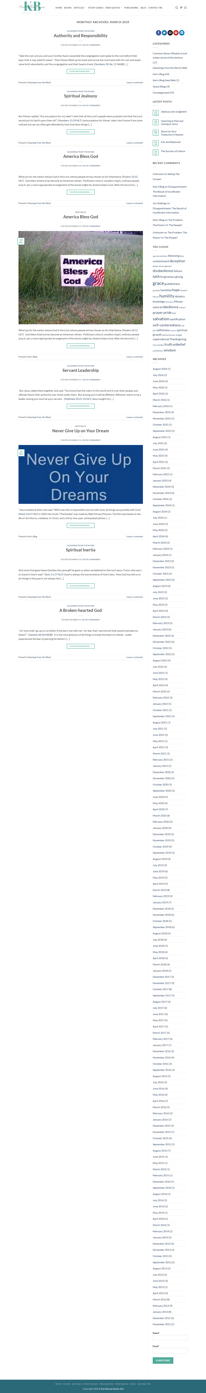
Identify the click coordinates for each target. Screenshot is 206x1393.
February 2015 (161, 1175)
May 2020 (158, 803)
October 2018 (160, 920)
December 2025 (161, 412)
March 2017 (159, 1032)
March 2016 (159, 1107)
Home (59, 7)
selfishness (163, 330)
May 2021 (158, 741)
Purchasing (131, 7)
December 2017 (161, 976)
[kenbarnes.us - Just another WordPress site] (35, 7)
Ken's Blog (80, 212)
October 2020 (160, 784)
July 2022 (158, 666)
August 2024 (160, 511)
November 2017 (162, 983)
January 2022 (160, 703)
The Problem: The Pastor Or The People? (168, 222)
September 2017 (162, 995)
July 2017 (158, 1007)
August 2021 (160, 722)
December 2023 (161, 561)
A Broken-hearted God (80, 610)
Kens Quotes (113, 7)
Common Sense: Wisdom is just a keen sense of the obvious (170, 55)
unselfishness (158, 351)
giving (179, 276)
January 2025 (160, 480)
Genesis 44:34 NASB (40, 634)
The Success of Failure (173, 151)
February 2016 (161, 1113)
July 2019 (158, 865)
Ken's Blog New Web (164, 80)
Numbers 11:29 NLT (70, 120)
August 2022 (160, 660)
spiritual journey (168, 335)
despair (156, 266)
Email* (156, 1346)
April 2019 (158, 883)
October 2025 (160, 424)
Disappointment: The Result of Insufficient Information (170, 191)
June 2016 (158, 1088)
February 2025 (161, 474)
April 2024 (158, 536)
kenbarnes (95, 45)
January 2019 (160, 902)
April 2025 (158, 461)
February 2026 (161, 406)
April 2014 (158, 1218)
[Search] (176, 8)
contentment (161, 261)
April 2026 (158, 393)
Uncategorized (161, 92)
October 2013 (160, 1255)
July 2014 (158, 1200)
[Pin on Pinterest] (176, 33)
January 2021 (160, 765)
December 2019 (161, 834)
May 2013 (158, 1287)
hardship (166, 290)
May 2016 (158, 1094)
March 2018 (159, 964)
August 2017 (160, 1001)
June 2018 (158, 945)
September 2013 (162, 1262)
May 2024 (158, 529)
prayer (158, 312)
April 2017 (158, 1026)
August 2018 (160, 933)
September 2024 (162, 505)
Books (67, 7)
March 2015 (159, 1169)
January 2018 (160, 970)
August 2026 (160, 368)
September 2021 (162, 716)
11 (114, 64)
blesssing (174, 255)
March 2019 (159, 889)
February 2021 (161, 759)
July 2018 (158, 939)
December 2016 (161, 1051)
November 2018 (162, 914)
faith (156, 276)
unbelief (179, 344)
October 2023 (160, 573)
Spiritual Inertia (80, 549)
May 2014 (158, 1212)
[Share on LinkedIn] (181, 33)
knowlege (159, 301)
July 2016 (158, 1082)
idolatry (180, 296)
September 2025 (162, 430)
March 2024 (159, 542)
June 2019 (158, 871)
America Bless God (80, 156)
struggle (179, 335)
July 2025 (158, 443)
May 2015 (158, 1162)
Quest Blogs (159, 86)
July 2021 (158, 728)
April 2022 (158, 685)
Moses (178, 301)
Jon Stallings (160, 203)
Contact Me (155, 7)
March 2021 (159, 753)
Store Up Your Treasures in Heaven (172, 133)
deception (177, 261)
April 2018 (158, 958)
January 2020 (160, 827)
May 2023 (158, 604)
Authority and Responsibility (81, 35)
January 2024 (160, 554)
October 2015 (160, 1138)
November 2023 (162, 567)
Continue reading (80, 71)
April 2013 (158, 1293)
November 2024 (162, 492)
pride (168, 312)
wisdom (170, 350)
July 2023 (158, 592)
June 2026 (158, 381)
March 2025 (159, 468)
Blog (143, 7)
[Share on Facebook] (158, 33)
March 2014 (159, 1224)
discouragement (165, 266)
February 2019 (161, 896)
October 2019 (160, 846)
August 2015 (160, 1150)
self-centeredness (167, 325)
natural (157, 307)
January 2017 (160, 1045)
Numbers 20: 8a (103, 64)
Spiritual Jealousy (80, 95)
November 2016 (162, 1057)
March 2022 (159, 691)
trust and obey (158, 345)
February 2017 (161, 1038)
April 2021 (158, 747)
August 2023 (160, 585)
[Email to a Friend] (170, 33)
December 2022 (161, 635)
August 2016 (160, 1076)
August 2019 (160, 858)
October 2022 (160, 647)
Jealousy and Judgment (174, 111)
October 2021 (160, 710)
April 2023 (158, 610)
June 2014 (158, 1206)
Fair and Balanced (171, 141)
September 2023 (162, 579)
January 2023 (160, 629)
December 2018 (161, 908)
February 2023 (161, 623)
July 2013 (158, 1274)
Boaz (182, 256)
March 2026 (159, 399)
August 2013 (160, 1268)
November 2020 (162, 778)
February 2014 (161, 1231)
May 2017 (158, 1020)
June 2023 (158, 598)
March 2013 (159, 1299)
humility (166, 295)
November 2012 (162, 1324)
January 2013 (160, 1311)
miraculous (169, 302)
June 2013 (158, 1280)
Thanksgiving (177, 339)
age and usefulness (160, 256)
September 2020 (162, 790)
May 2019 (158, 877)
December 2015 (161, 1125)
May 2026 (158, 387)
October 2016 (160, 1063)
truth (168, 344)
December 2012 (161, 1318)
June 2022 (158, 672)
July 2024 (158, 517)
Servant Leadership (80, 370)
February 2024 (161, 548)
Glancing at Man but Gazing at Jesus (172, 122)
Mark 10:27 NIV (28, 513)
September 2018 (162, 927)
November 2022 (162, 641)
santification (177, 319)
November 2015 (162, 1131)
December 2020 (161, 772)
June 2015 (158, 1156)
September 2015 (162, 1144)
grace (158, 283)
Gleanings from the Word (80, 31)
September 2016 (162, 1069)
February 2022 (161, 697)
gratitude (156, 290)
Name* (156, 1333)
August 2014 (160, 1193)
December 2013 (161, 1243)
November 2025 (162, 418)
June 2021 (158, 734)
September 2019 (162, 852)
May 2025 (158, 455)
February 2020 (161, 821)
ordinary (182, 307)
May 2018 (158, 951)
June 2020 (158, 796)
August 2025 (160, 437)
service (173, 330)
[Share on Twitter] (164, 33)
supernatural (161, 339)
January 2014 (160, 1237)
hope (176, 290)
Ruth (174, 313)
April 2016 (158, 1100)
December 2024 (161, 486)
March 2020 (159, 815)
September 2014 (162, 1187)
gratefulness (172, 284)
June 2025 (158, 449)
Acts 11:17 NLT (53, 574)
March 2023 (159, 616)
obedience (170, 307)
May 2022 (158, 679)
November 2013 (162, 1249)
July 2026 (158, 375)
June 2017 (158, 1014)
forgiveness (167, 276)
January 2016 (160, 1119)
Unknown (158, 173)
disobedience (163, 270)
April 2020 (158, 809)
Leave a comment (134, 82)
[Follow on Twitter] (181, 7)
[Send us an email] (185, 7)
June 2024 (158, 523)
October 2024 (160, 498)
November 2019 (162, 840)
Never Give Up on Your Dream (80, 430)
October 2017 (160, 989)
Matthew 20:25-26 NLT (78, 398)
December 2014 (161, 1181)
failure (178, 271)
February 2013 (161, 1305)
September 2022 (162, 654)
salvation (161, 318)
